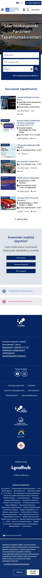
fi (22, 2)
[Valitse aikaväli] (31, 69)
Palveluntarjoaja (30, 395)
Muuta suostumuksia (13, 535)
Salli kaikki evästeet (33, 572)
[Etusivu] (12, 10)
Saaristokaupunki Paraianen (14, 356)
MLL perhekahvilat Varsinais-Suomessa (26, 493)
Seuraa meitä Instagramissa (20, 301)
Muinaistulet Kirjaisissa (27, 505)
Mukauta (19, 572)
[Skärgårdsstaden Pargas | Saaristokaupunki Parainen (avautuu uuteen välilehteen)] (21, 425)
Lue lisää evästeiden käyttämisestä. (17, 564)
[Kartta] (24, 10)
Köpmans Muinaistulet (9, 514)
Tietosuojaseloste (16, 386)
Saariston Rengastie (21, 264)
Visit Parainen (21, 258)
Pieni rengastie (21, 271)
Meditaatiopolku (14, 526)
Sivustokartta (12, 395)
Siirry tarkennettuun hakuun (25, 75)
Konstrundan (26, 526)
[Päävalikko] (2, 10)
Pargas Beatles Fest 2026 (11, 517)
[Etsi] (28, 10)
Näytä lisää (22, 219)
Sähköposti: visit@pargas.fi (13, 350)
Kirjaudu (36, 10)
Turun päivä (5, 488)
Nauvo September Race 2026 (28, 514)
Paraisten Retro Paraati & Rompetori (23, 488)
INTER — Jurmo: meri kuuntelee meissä (18, 521)
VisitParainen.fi (8, 353)
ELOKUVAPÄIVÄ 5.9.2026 (29, 512)
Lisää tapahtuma (34, 3)
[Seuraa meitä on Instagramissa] (24, 374)
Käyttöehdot (33, 391)
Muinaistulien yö (19, 491)
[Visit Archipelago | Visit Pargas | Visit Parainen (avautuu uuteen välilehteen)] (21, 413)
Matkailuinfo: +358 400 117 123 (15, 347)
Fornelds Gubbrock (23, 498)
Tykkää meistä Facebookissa (20, 291)
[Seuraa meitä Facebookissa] (17, 374)
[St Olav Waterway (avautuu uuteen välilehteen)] (21, 450)
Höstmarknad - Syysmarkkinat (11, 507)
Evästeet (31, 386)
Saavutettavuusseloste (14, 391)
